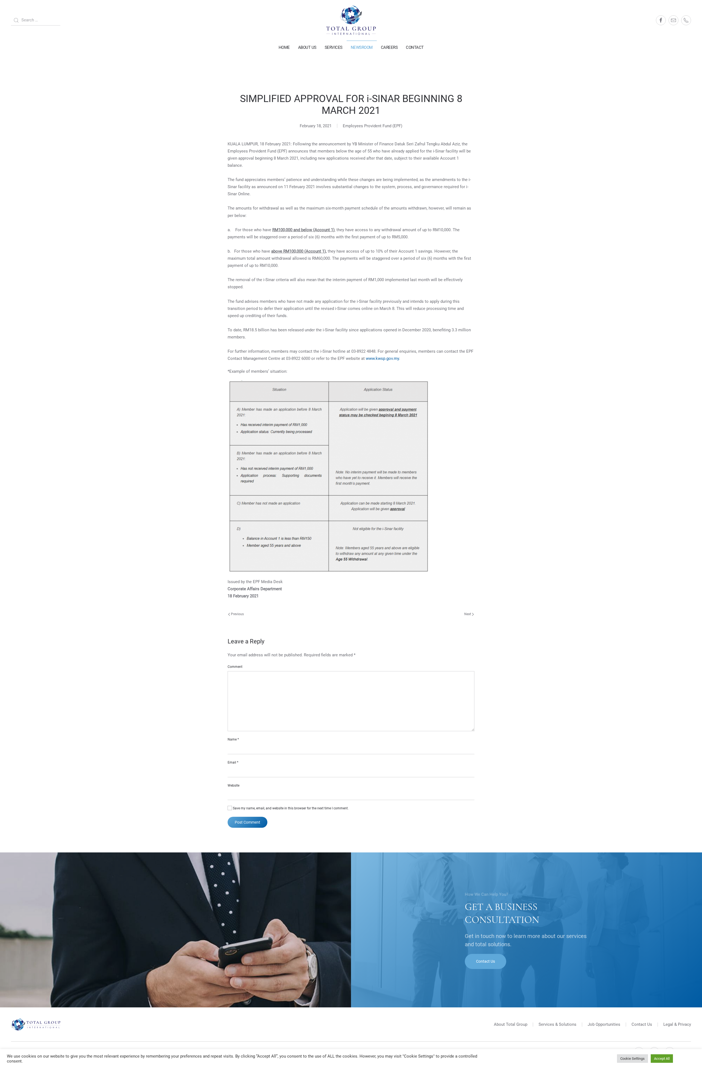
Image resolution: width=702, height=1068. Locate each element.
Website (233, 785)
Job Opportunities (604, 1024)
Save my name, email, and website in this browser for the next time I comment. (290, 808)
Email (233, 762)
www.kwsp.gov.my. (383, 358)
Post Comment (247, 822)
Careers (389, 47)
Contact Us (485, 961)
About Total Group (510, 1024)
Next (468, 614)
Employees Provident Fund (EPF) (372, 125)
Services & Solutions (557, 1024)
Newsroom (362, 47)
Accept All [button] (662, 1058)
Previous (237, 614)
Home (284, 47)
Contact (415, 47)
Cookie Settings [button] (632, 1058)
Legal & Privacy (677, 1024)
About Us (307, 47)
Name (233, 739)
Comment (235, 667)
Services (333, 47)
